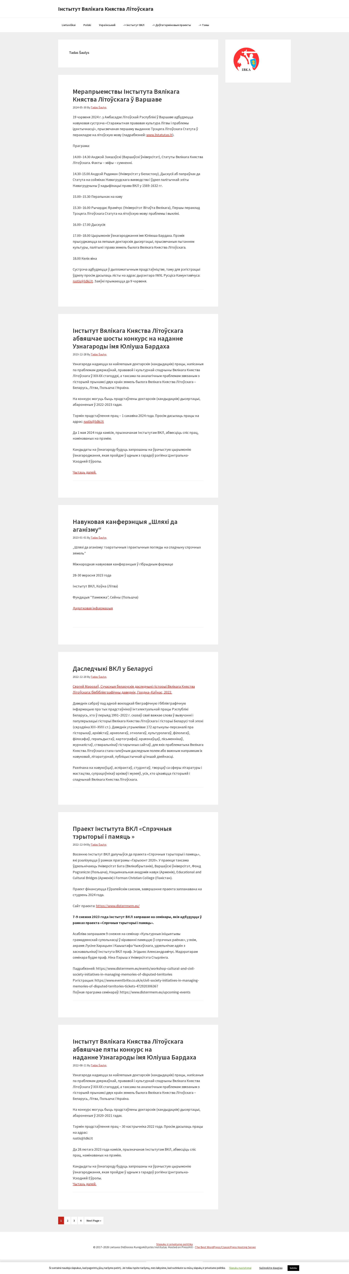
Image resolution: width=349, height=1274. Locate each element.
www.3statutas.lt (159, 134)
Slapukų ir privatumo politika (174, 1244)
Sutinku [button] (293, 1268)
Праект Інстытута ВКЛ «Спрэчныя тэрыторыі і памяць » (122, 833)
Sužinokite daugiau (270, 1268)
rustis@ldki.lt (83, 281)
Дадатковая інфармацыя (93, 608)
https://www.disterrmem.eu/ (118, 906)
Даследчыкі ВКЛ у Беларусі (113, 668)
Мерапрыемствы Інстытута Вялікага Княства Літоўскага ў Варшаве (126, 95)
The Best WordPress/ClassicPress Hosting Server (225, 1247)
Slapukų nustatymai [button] (240, 1268)
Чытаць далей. (84, 472)
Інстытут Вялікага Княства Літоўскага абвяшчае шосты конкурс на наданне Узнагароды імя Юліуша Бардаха (128, 338)
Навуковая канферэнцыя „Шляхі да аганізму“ (125, 526)
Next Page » (94, 1220)
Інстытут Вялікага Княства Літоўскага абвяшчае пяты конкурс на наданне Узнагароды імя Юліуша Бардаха (134, 1049)
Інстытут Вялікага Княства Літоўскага (105, 8)
